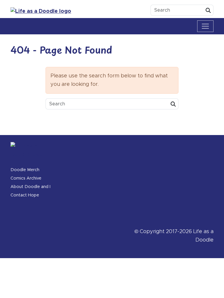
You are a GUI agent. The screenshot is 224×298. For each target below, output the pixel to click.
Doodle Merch (24, 170)
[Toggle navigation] (205, 26)
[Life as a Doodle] (42, 11)
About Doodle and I (30, 187)
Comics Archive (25, 178)
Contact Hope (24, 195)
